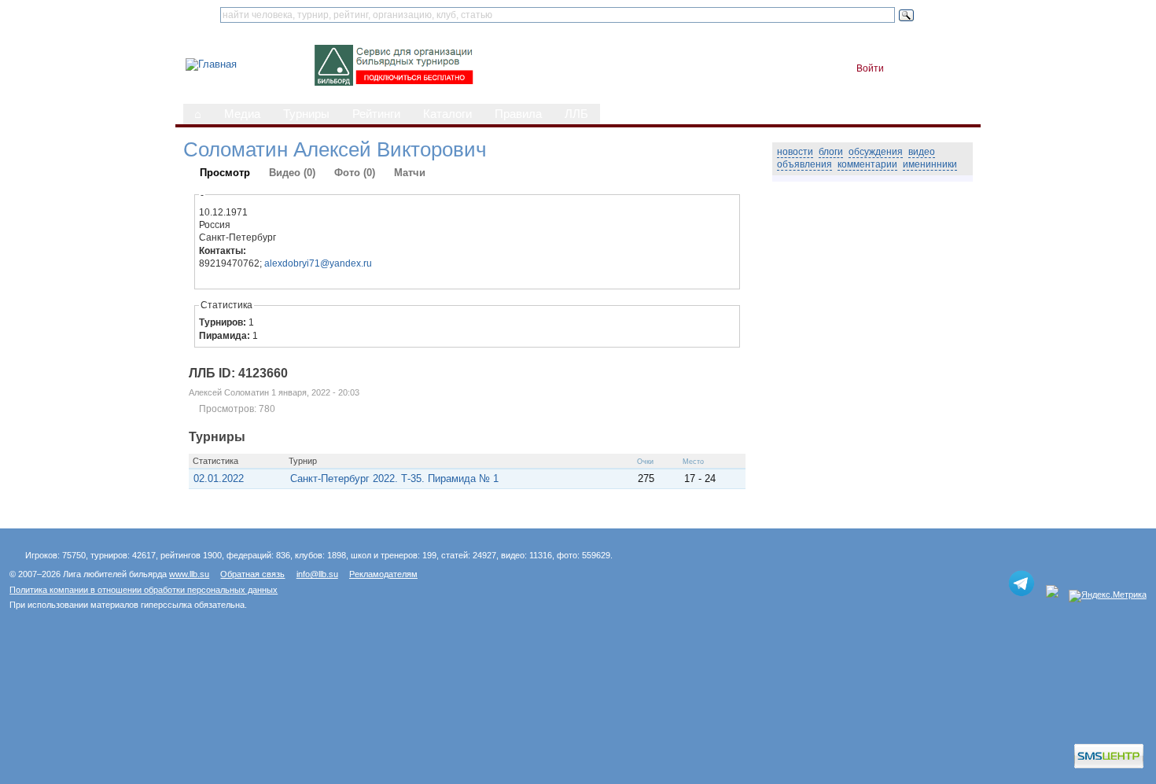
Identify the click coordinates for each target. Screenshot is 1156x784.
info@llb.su (317, 574)
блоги (831, 151)
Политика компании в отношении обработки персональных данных (143, 589)
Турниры (306, 114)
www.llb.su (189, 574)
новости (795, 151)
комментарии (867, 164)
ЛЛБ (576, 114)
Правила (518, 114)
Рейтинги (376, 114)
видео (921, 151)
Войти (870, 68)
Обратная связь (252, 574)
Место (693, 462)
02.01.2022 (218, 478)
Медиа (242, 114)
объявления (804, 164)
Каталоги (447, 114)
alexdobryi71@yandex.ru (318, 263)
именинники (930, 164)
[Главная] (211, 64)
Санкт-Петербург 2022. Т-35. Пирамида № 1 (394, 478)
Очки (645, 462)
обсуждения (876, 151)
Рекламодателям (383, 574)
